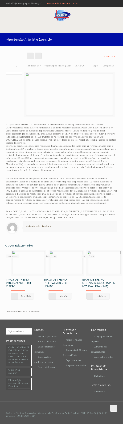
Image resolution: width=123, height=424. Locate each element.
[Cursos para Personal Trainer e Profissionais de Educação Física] (61, 15)
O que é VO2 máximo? (14, 371)
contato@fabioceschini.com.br (62, 3)
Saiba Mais (99, 376)
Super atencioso (74, 360)
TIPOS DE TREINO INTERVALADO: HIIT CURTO (18, 283)
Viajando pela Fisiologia (56, 65)
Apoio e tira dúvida (47, 341)
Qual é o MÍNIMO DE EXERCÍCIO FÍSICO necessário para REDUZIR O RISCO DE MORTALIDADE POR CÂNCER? (18, 355)
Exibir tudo (109, 56)
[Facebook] (106, 3)
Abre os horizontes (103, 357)
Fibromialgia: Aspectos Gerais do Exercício (18, 383)
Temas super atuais (47, 336)
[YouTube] (111, 3)
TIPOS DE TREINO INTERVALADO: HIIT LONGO (56, 283)
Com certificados (46, 367)
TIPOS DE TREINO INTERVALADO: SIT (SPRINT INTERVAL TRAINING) (99, 283)
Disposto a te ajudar (76, 365)
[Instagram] (115, 3)
